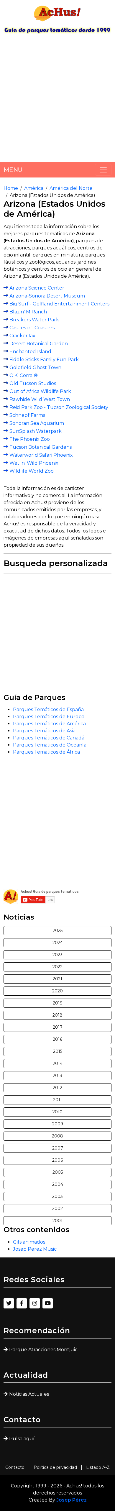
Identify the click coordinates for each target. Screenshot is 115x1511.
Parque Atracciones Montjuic (43, 1349)
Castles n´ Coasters (32, 328)
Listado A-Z (98, 1467)
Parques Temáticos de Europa (48, 716)
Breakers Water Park (34, 320)
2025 (58, 930)
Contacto (14, 1467)
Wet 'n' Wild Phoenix (33, 463)
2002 (57, 1208)
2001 (57, 1220)
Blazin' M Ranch (28, 312)
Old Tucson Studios (32, 383)
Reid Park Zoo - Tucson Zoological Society (58, 407)
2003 (57, 1196)
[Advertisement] (57, 100)
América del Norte (71, 188)
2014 (58, 1063)
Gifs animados (29, 1242)
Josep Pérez (71, 1500)
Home (11, 188)
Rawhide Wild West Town (39, 399)
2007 (57, 1148)
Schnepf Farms (27, 415)
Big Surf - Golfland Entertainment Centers (59, 304)
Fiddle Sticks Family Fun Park (44, 359)
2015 (57, 1051)
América (33, 188)
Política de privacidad (55, 1467)
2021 (57, 978)
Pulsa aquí (21, 1438)
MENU (13, 169)
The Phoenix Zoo (29, 439)
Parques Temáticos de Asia (44, 731)
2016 (57, 1039)
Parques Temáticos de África (46, 752)
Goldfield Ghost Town (35, 367)
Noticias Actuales (29, 1394)
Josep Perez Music (35, 1249)
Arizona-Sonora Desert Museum (47, 296)
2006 (57, 1160)
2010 (57, 1111)
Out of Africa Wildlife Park (40, 391)
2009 (57, 1124)
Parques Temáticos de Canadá (48, 738)
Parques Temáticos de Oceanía (49, 745)
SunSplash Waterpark (35, 431)
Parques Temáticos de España (48, 709)
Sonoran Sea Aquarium (36, 423)
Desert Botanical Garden (38, 343)
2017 (58, 1027)
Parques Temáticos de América (49, 723)
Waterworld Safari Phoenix (41, 455)
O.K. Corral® (23, 375)
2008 (57, 1136)
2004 (57, 1184)
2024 (57, 942)
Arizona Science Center (36, 288)
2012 (57, 1087)
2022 (57, 966)
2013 (57, 1075)
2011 (57, 1099)
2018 (57, 1015)
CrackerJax (22, 335)
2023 (57, 954)
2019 (58, 1003)
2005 (57, 1172)
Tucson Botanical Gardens (40, 447)
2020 (57, 991)
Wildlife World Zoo (31, 471)
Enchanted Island (30, 351)
